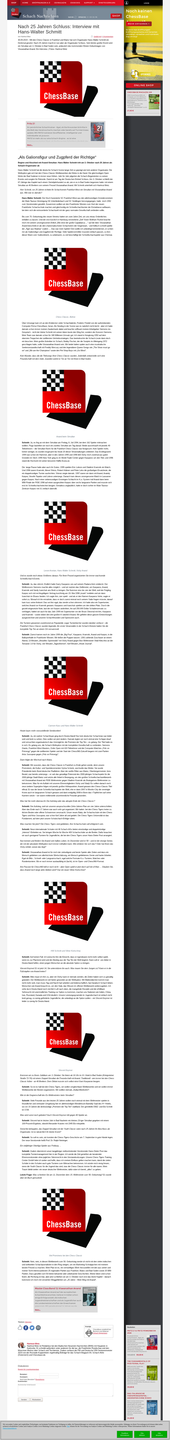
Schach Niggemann (100, 1333)
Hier (68, 1426)
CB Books (75, 3)
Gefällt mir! (97, 37)
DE (88, 17)
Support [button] (88, 3)
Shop (13, 3)
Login (146, 3)
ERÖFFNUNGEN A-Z (41, 3)
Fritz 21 (31, 123)
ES (94, 17)
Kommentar (22, 1381)
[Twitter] (32, 1328)
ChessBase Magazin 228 (139, 92)
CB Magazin (60, 3)
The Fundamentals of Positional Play (138, 1362)
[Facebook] (26, 1328)
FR (96, 17)
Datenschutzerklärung (9, 1428)
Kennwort (23, 1377)
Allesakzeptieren (159, 1434)
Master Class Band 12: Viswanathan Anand (58, 1288)
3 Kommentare (108, 37)
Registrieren (39, 1379)
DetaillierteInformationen (124, 1434)
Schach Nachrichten (41, 16)
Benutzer (23, 1374)
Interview (28, 1322)
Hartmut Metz (33, 1343)
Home (25, 3)
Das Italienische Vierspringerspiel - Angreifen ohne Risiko (139, 1395)
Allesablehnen (142, 1434)
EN (91, 17)
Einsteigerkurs (107, 3)
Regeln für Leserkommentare (28, 1369)
